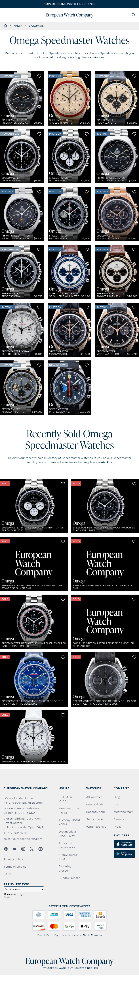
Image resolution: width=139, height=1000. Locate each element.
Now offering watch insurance (69, 4)
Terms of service (15, 866)
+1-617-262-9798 (15, 833)
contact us (97, 57)
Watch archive (96, 826)
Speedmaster (37, 26)
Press (117, 826)
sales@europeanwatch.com (23, 838)
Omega (18, 26)
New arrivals (94, 804)
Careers (119, 819)
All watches (94, 797)
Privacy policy (13, 859)
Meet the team (124, 811)
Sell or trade (94, 819)
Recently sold (95, 811)
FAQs (7, 874)
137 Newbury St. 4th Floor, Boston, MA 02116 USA (22, 810)
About (118, 804)
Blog (117, 797)
